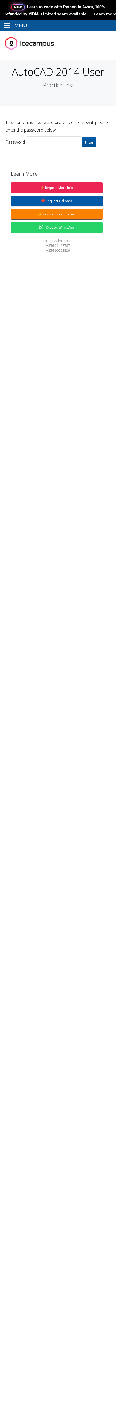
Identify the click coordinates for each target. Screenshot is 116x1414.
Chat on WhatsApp (60, 227)
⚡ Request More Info (56, 187)
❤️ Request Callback (56, 201)
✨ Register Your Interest (57, 214)
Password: (16, 142)
